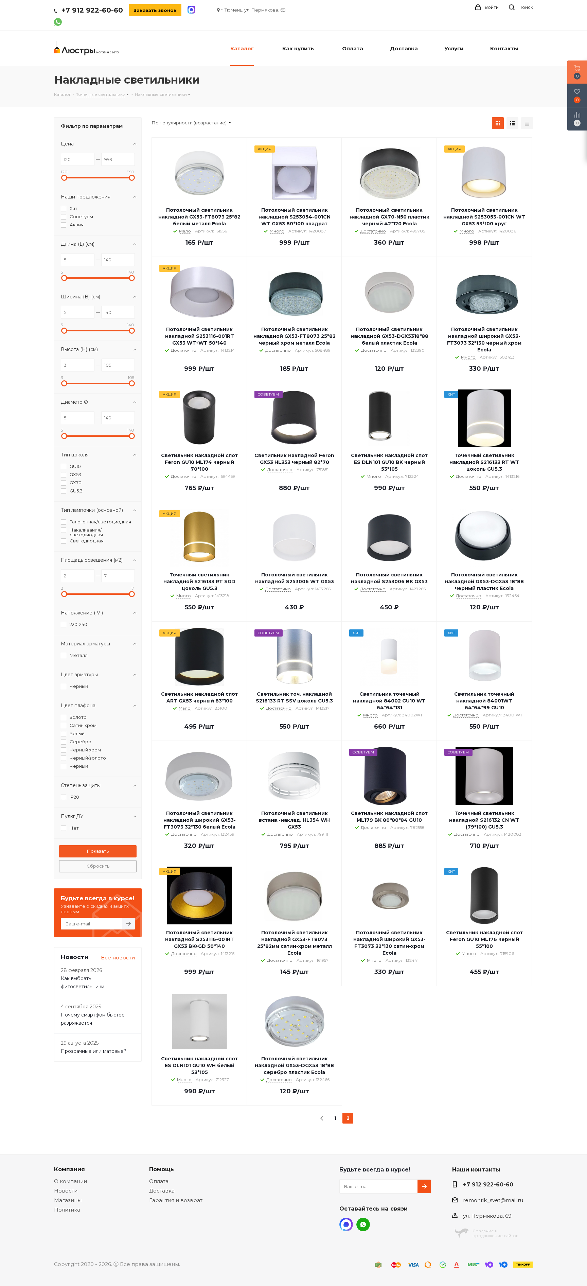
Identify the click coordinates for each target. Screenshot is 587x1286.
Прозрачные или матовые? (93, 1051)
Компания (69, 1169)
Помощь (161, 1169)
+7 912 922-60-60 (92, 10)
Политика (67, 1209)
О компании (70, 1181)
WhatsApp (363, 1224)
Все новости (118, 957)
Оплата (158, 1181)
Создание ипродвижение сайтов (495, 1233)
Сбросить (98, 866)
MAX (346, 1224)
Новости (65, 1190)
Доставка (162, 1190)
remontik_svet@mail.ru (493, 1200)
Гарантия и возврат (175, 1200)
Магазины (68, 1200)
